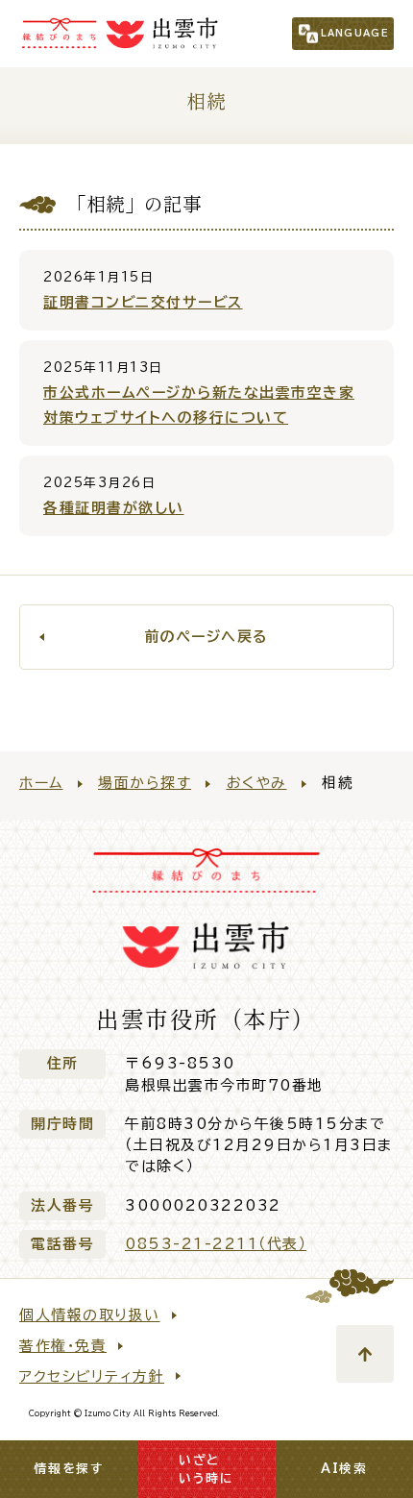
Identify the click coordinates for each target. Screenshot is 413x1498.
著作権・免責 (63, 1345)
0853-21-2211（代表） (215, 1244)
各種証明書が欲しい (113, 508)
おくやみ (257, 782)
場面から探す (144, 782)
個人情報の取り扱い (89, 1315)
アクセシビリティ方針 (91, 1376)
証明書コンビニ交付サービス (143, 302)
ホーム (41, 782)
